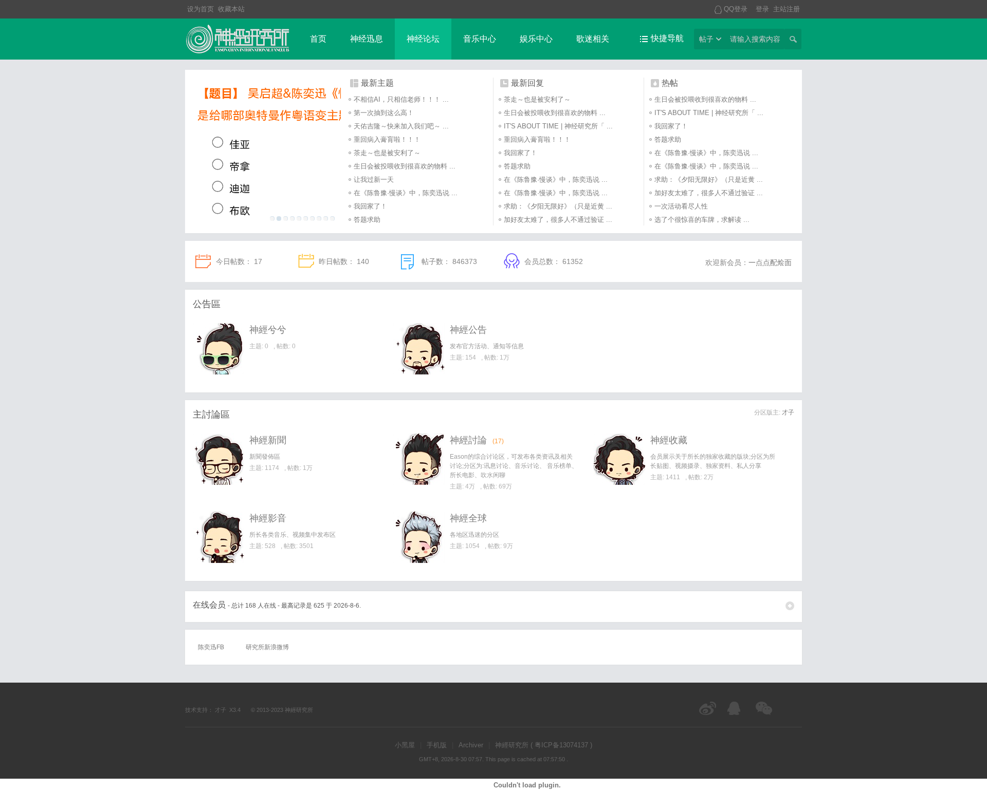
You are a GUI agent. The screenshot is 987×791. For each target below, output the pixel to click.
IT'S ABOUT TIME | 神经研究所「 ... (558, 126)
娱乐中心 (536, 38)
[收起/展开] (789, 605)
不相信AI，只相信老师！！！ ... (401, 99)
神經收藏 (668, 440)
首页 (318, 38)
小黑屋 (405, 745)
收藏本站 (231, 9)
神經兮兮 (267, 330)
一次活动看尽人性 (681, 206)
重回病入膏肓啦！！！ (387, 139)
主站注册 (786, 9)
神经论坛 (423, 38)
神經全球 (468, 518)
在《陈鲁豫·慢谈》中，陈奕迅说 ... (406, 193)
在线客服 (736, 708)
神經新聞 (267, 440)
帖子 (706, 39)
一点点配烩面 (770, 262)
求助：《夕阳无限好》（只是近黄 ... (558, 206)
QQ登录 (735, 9)
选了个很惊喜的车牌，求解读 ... (702, 219)
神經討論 (468, 440)
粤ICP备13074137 (561, 745)
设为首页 (200, 9)
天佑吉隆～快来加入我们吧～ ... (401, 126)
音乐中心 (479, 38)
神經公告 (468, 330)
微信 (765, 708)
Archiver (471, 745)
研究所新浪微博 (267, 647)
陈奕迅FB (211, 647)
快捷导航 (667, 38)
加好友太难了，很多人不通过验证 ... (558, 219)
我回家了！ (370, 206)
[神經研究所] (237, 52)
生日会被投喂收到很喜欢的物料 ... (404, 166)
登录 (762, 9)
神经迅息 (366, 38)
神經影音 (267, 518)
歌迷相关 (592, 38)
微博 (708, 708)
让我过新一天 (374, 179)
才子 (788, 412)
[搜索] (792, 39)
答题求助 (367, 219)
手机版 (437, 745)
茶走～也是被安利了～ (387, 153)
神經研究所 (299, 710)
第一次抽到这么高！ (384, 113)
